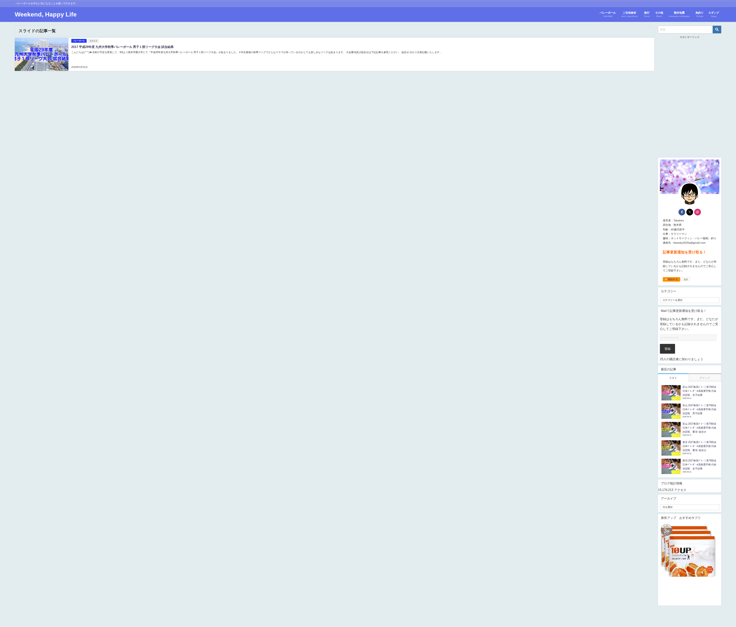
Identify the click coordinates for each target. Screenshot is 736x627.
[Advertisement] (689, 96)
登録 (668, 348)
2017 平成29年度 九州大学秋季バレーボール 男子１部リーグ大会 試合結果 (122, 46)
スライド (93, 41)
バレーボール (79, 41)
